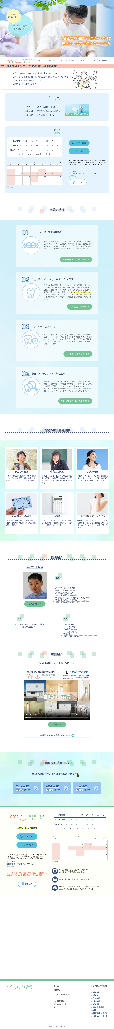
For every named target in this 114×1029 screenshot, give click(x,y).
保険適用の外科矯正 (98, 1007)
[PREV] (9, 162)
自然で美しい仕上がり (79, 307)
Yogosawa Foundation (71, 636)
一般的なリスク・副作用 (99, 1016)
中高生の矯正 (96, 1001)
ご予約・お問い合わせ (99, 60)
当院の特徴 (95, 992)
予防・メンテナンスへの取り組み (74, 401)
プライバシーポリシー (61, 1004)
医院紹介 (51, 60)
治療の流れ (95, 995)
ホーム (40, 60)
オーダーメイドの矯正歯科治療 (75, 260)
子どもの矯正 (96, 998)
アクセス (78, 182)
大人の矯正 (95, 1004)
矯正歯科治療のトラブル (99, 1013)
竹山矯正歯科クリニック (20, 60)
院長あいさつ (34, 604)
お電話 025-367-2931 (79, 143)
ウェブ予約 (79, 151)
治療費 (83, 60)
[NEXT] (60, 162)
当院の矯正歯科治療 (67, 60)
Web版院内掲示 (59, 1001)
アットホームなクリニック (77, 354)
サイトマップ (58, 1007)
